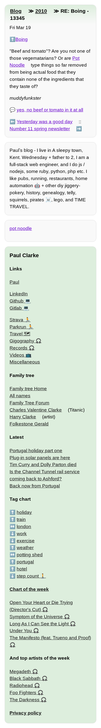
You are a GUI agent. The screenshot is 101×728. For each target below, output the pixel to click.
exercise (26, 540)
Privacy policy (25, 713)
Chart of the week (29, 589)
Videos (17, 355)
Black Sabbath (25, 678)
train (21, 519)
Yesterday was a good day (45, 121)
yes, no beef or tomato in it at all (50, 109)
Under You (21, 630)
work (22, 533)
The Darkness (24, 699)
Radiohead (21, 685)
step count (28, 576)
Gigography (22, 340)
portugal (25, 561)
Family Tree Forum (29, 402)
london (24, 526)
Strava (16, 319)
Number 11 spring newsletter (40, 128)
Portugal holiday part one (36, 450)
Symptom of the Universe (36, 616)
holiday (24, 512)
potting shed (30, 554)
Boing (21, 39)
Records (18, 348)
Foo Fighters (23, 692)
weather (25, 547)
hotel (22, 568)
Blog (16, 11)
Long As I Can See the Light (39, 623)
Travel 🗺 (20, 333)
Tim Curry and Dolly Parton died (43, 464)
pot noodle (21, 228)
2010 (41, 11)
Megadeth (20, 671)
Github (17, 300)
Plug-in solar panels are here (40, 457)
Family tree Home (28, 388)
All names (20, 395)
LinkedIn (19, 293)
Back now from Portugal (35, 485)
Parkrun (18, 326)
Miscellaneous (25, 361)
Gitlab (16, 308)
